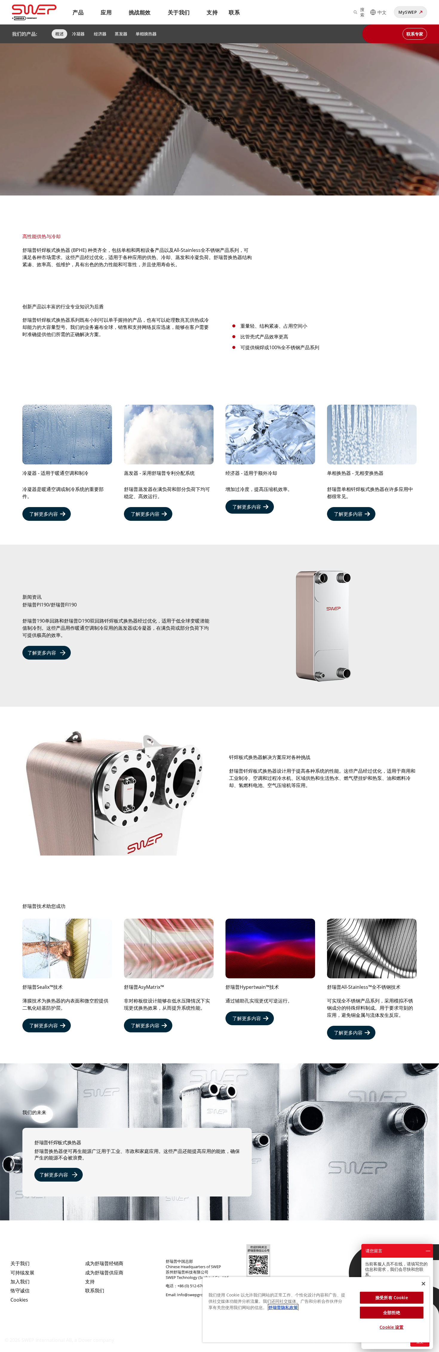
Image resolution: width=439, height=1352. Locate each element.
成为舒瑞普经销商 (104, 1263)
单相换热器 (146, 34)
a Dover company (94, 1340)
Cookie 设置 (391, 1327)
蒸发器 (121, 34)
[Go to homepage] (41, 12)
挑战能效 (140, 12)
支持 (212, 12)
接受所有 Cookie (391, 1297)
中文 (381, 12)
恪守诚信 (20, 1290)
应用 (106, 12)
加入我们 (20, 1281)
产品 (78, 12)
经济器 (100, 34)
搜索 (362, 12)
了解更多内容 (43, 514)
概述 (59, 34)
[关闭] (423, 1283)
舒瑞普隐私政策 (283, 1307)
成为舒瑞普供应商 (104, 1272)
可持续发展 (22, 1272)
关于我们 (179, 12)
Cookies (19, 1299)
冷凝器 (78, 34)
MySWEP (407, 12)
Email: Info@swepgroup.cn (189, 1294)
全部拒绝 (391, 1312)
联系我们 (94, 1290)
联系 (234, 12)
